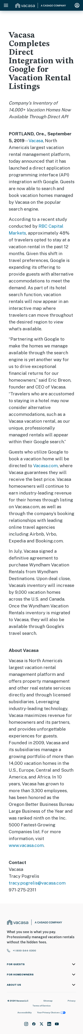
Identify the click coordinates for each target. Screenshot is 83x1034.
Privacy (72, 1000)
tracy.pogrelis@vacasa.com (37, 883)
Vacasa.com (45, 465)
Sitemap (48, 1000)
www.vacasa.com (26, 845)
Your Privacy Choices (48, 1012)
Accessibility (24, 1012)
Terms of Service (41, 1005)
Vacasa (36, 140)
